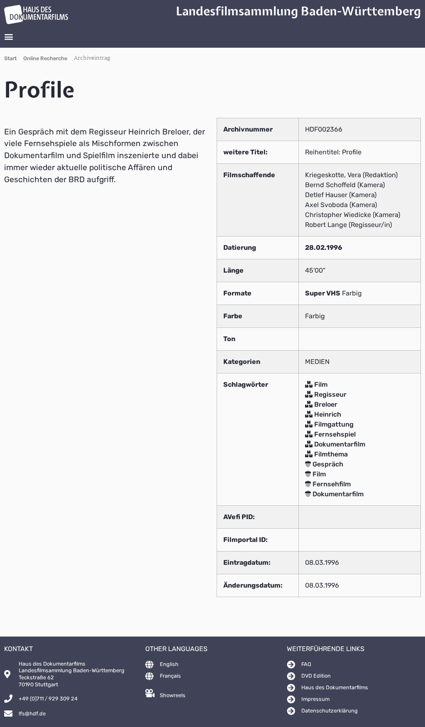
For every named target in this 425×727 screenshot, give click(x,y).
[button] (8, 37)
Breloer (325, 404)
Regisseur (330, 394)
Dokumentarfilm (339, 444)
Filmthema (330, 454)
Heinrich (327, 414)
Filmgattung (333, 424)
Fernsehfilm (331, 484)
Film (320, 384)
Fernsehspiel (334, 434)
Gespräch (327, 464)
